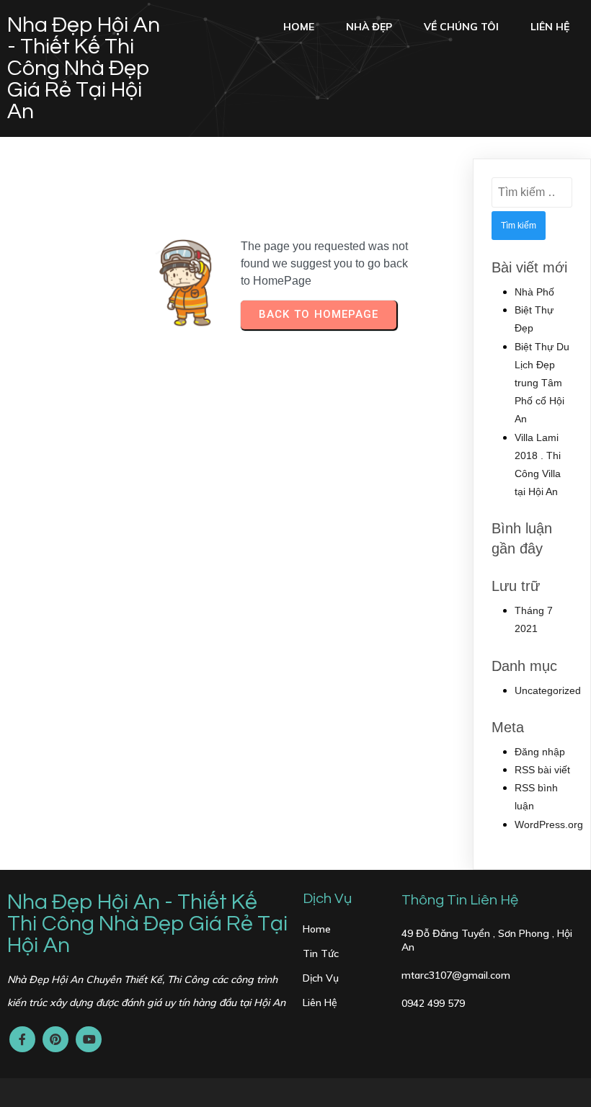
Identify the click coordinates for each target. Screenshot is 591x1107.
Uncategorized (548, 690)
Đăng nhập (540, 751)
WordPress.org (549, 824)
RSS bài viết (542, 769)
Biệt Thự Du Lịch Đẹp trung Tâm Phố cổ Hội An (542, 383)
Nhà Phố (534, 292)
